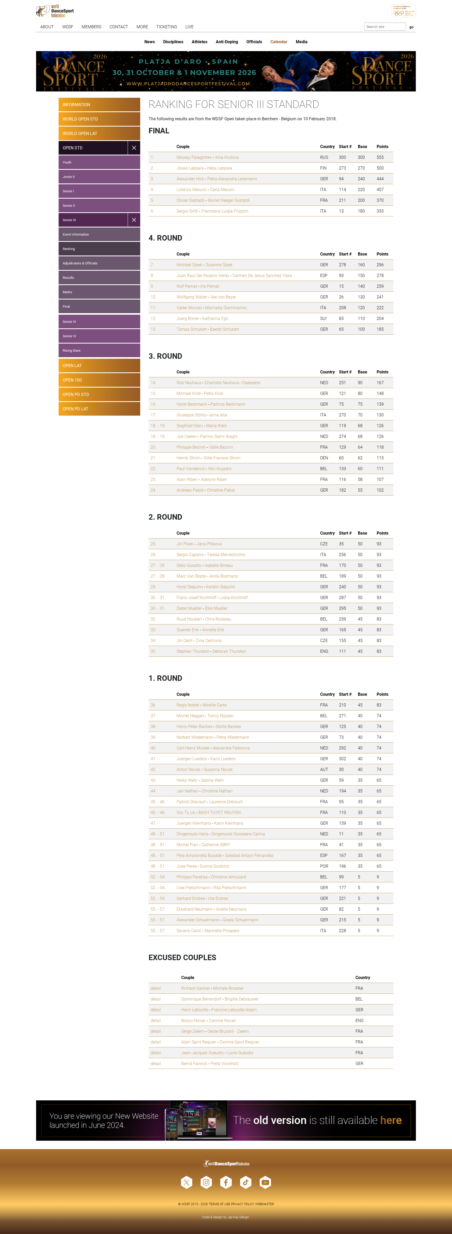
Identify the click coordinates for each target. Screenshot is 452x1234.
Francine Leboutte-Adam (234, 1009)
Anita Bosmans (224, 576)
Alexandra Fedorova (231, 748)
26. (153, 554)
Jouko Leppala (190, 168)
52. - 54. (158, 876)
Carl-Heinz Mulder (193, 748)
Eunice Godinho (214, 866)
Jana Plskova (209, 543)
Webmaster (264, 1204)
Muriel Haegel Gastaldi (229, 200)
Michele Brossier (228, 988)
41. (153, 758)
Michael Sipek (189, 264)
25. (153, 543)
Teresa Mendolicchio (226, 554)
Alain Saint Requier (198, 1042)
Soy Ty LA (186, 812)
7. (152, 264)
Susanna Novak (218, 769)
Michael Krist (189, 393)
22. (153, 468)
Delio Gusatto (189, 565)
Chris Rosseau (218, 619)
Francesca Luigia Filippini (224, 211)
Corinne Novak (222, 1020)
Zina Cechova (208, 640)
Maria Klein (216, 425)
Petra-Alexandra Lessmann (232, 178)
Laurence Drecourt (225, 801)
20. (153, 447)
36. (153, 705)
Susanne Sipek (219, 264)
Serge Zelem (192, 1031)
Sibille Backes (228, 726)
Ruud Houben (189, 619)
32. (153, 619)
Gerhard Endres (191, 898)
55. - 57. (158, 909)
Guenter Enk (188, 629)
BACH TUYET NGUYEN (219, 812)
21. (153, 457)
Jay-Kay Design (238, 1217)
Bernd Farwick (194, 1063)
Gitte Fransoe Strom (222, 457)
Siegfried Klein (190, 425)
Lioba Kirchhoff (234, 597)
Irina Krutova (227, 157)
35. (153, 651)
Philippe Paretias (192, 876)
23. (153, 479)
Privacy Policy (243, 1204)
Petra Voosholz (225, 1063)
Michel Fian (187, 844)
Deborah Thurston (229, 651)
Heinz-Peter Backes (194, 726)
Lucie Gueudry (240, 1052)
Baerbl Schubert (224, 329)
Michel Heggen (190, 715)
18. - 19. (158, 425)
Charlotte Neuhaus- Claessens (232, 382)
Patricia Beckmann (228, 404)
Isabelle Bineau (219, 565)
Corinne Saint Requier (239, 1042)
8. (152, 275)
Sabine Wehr (212, 780)
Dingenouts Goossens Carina (238, 833)
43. (153, 780)
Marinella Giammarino (225, 307)
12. (153, 318)
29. (153, 586)
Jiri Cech (185, 640)
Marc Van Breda (191, 576)
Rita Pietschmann (229, 887)
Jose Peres (187, 866)
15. (153, 393)
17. (153, 414)
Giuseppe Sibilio (191, 414)
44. (153, 790)
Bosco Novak (193, 1020)
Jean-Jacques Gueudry (202, 1052)
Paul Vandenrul (191, 468)
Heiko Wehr (187, 780)
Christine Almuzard (228, 876)
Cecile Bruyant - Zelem (228, 1031)
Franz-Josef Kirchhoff (196, 597)
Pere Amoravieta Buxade (199, 855)
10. (153, 297)
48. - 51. (158, 833)
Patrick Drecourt (191, 801)
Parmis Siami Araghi (219, 436)
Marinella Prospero (222, 930)
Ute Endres (218, 898)
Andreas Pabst (190, 490)
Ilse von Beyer (223, 297)
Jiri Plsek (185, 543)
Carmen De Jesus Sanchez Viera (262, 275)
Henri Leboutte (194, 1009)
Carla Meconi (222, 189)
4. (152, 189)
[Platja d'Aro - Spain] (226, 71)
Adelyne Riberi (214, 479)
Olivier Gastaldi (191, 200)
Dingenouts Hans (192, 833)
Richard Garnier (195, 988)
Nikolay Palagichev (194, 157)
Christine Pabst (221, 490)
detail (156, 988)
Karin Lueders (222, 758)
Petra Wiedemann (233, 737)
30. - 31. (158, 597)
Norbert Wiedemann (195, 737)
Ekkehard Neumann (195, 909)
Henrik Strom (188, 457)
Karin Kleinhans (228, 823)
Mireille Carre (214, 705)
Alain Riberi (187, 479)
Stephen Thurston (193, 651)
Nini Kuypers (219, 468)
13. (153, 329)
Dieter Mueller (189, 608)
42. (153, 769)
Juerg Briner (188, 318)
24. (153, 490)
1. (152, 157)
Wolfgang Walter (192, 297)
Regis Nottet (188, 705)
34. (153, 640)
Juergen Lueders (192, 758)
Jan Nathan (187, 790)
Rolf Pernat (187, 286)
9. (152, 286)
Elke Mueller (216, 608)
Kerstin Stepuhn (220, 586)
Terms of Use (219, 1204)
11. (153, 307)
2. (152, 168)
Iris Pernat (209, 286)
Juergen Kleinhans (194, 823)
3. (152, 178)
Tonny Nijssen (220, 715)
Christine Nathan (217, 790)
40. (153, 748)
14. (153, 382)
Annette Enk (213, 629)
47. (153, 823)
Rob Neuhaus (189, 382)
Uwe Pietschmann (193, 887)
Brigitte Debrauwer (241, 999)
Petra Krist (213, 393)
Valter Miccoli (189, 307)
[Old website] (226, 1120)
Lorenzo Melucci (192, 189)
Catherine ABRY (215, 844)
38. (153, 726)
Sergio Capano (190, 554)
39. (153, 737)
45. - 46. (158, 801)
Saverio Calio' (189, 930)
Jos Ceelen (187, 436)
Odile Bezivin (221, 447)
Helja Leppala (219, 168)
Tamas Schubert (192, 329)
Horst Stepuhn (190, 586)
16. (153, 404)
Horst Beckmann (192, 404)
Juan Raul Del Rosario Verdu (203, 275)
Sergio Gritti (187, 211)
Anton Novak (188, 769)
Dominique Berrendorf (201, 999)
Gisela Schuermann (240, 919)
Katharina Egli (215, 318)
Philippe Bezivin (191, 447)
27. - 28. (158, 565)
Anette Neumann (231, 909)
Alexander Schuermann (198, 919)
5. (152, 200)
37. (153, 715)
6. (152, 211)
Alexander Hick (190, 178)
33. (153, 629)
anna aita (218, 414)
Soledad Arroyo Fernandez (249, 855)
